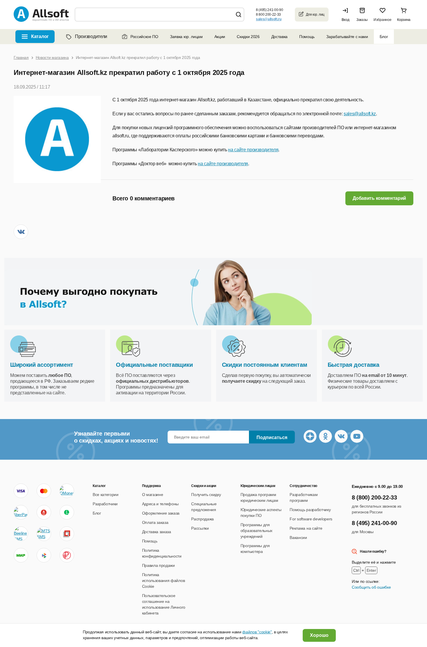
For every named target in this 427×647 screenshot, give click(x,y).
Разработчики (105, 504)
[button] (347, 14)
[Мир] (21, 555)
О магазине (152, 494)
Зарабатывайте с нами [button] (347, 36)
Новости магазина (52, 57)
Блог (384, 36)
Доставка (279, 36)
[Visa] (21, 491)
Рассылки (200, 528)
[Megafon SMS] (67, 512)
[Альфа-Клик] (44, 512)
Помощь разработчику (310, 509)
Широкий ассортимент (41, 365)
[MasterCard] (44, 491)
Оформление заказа (161, 513)
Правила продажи (158, 565)
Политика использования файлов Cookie (163, 580)
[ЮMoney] (67, 491)
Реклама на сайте (306, 528)
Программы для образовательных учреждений (256, 530)
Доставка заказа (156, 531)
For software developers (311, 519)
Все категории (106, 494)
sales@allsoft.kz (360, 113)
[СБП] (44, 555)
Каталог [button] (40, 36)
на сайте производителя (253, 149)
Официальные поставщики (154, 365)
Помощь (307, 36)
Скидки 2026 (248, 36)
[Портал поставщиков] (67, 534)
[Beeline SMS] (21, 534)
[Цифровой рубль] (67, 555)
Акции (219, 36)
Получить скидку (206, 494)
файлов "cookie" (257, 632)
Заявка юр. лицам (186, 36)
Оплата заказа (155, 522)
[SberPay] (20, 512)
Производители (91, 36)
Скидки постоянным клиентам (264, 365)
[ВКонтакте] (21, 231)
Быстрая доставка (353, 365)
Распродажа (202, 519)
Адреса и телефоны (160, 504)
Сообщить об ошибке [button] (371, 587)
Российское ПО (144, 36)
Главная (21, 57)
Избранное (382, 20)
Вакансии (298, 537)
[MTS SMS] (44, 534)
